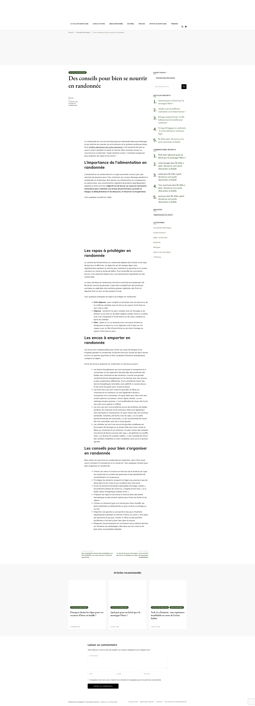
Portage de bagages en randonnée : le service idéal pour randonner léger (172, 131)
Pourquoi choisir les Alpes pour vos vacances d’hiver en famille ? (86, 614)
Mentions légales (147, 702)
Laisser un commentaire (74, 104)
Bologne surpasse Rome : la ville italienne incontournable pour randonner (171, 120)
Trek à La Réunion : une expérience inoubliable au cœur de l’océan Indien (167, 615)
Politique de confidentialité (109, 702)
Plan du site (133, 702)
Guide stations (99, 24)
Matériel (130, 24)
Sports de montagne (157, 24)
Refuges (142, 24)
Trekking (174, 24)
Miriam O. (71, 98)
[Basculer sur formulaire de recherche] (182, 27)
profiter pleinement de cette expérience (106, 147)
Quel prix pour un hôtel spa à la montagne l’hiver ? (125, 614)
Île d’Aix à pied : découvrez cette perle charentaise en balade (171, 166)
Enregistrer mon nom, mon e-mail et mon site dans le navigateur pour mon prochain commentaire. (125, 680)
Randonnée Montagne (165, 78)
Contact (159, 702)
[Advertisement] (127, 49)
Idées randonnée (116, 24)
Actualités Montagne (79, 24)
